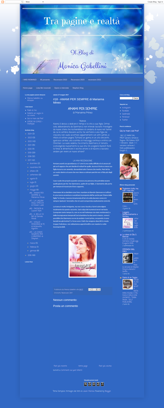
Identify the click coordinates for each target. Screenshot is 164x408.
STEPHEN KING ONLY (128, 250)
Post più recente (60, 366)
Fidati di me (32, 110)
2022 (30, 141)
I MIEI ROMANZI (30, 80)
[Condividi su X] (94, 289)
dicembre (34, 163)
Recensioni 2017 (67, 293)
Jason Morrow (88, 391)
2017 (30, 160)
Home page (27, 88)
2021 (30, 145)
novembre (34, 167)
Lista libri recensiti (43, 88)
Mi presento (45, 80)
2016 (30, 255)
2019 (30, 152)
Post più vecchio (105, 366)
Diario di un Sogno (129, 277)
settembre (34, 175)
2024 (30, 134)
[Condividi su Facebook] (97, 289)
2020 (30, 149)
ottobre (33, 171)
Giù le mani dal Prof (35, 118)
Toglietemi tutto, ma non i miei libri (130, 189)
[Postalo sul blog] (92, 289)
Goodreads (126, 114)
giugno (33, 186)
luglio (32, 182)
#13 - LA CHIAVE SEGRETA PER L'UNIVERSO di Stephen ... (36, 235)
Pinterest (125, 117)
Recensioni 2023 (77, 80)
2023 (30, 137)
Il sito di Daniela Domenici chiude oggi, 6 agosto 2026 (130, 241)
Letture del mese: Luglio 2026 (136, 223)
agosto (33, 178)
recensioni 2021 (94, 80)
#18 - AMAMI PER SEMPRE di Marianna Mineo (36, 195)
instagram (126, 107)
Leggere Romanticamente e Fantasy (130, 214)
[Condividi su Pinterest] (99, 289)
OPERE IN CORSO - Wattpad (35, 122)
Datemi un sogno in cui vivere (35, 114)
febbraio (33, 247)
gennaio (33, 250)
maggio (33, 190)
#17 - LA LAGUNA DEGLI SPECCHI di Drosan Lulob (36, 203)
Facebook (125, 111)
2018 (30, 156)
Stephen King (78, 88)
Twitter (125, 120)
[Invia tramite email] (89, 289)
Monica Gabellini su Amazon (35, 99)
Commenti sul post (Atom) (71, 370)
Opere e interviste (61, 88)
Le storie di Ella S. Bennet (129, 235)
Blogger (108, 391)
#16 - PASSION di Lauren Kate (36, 209)
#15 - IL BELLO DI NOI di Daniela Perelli (36, 216)
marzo (33, 243)
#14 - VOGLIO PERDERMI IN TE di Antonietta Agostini (37, 225)
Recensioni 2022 (60, 80)
